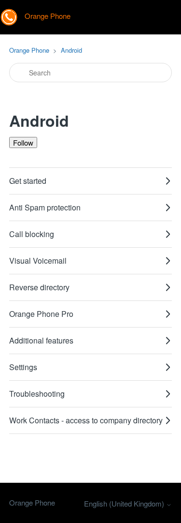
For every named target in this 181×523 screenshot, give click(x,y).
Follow (23, 142)
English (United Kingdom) (125, 503)
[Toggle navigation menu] (164, 17)
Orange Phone (29, 50)
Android (71, 50)
